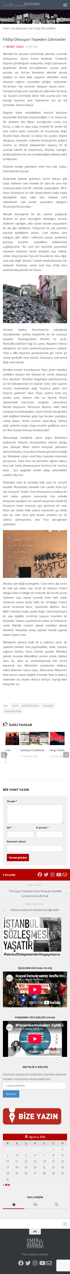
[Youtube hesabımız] (58, 874)
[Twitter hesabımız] (46, 874)
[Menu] (65, 5)
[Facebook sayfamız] (40, 874)
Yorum (12, 801)
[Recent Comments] (35, 1205)
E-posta (42, 827)
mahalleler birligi (12, 711)
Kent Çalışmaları (15, 28)
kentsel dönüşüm (30, 705)
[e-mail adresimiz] (64, 874)
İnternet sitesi (16, 841)
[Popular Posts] (13, 1205)
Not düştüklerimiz (42, 28)
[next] (66, 755)
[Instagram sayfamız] (52, 874)
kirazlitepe (48, 705)
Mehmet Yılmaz (15, 46)
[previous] (4, 755)
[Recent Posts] (56, 1205)
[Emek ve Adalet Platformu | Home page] (28, 5)
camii (15, 705)
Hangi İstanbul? (58, 750)
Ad (9, 827)
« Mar (6, 1185)
